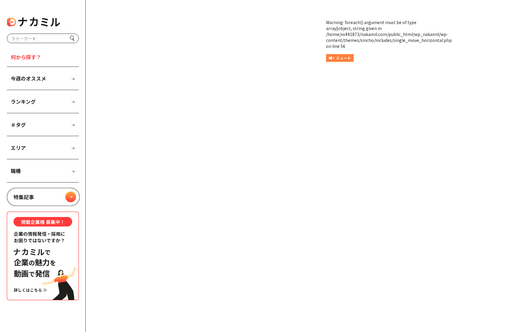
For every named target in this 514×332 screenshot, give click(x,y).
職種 (16, 170)
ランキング (23, 101)
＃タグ (18, 124)
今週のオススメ (28, 78)
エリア (18, 147)
